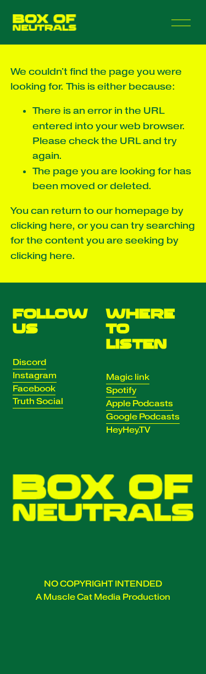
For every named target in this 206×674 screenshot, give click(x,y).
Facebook (34, 389)
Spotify (121, 390)
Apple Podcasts (139, 403)
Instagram (35, 375)
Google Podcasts (143, 417)
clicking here (41, 225)
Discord (29, 362)
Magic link (127, 377)
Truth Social (38, 401)
